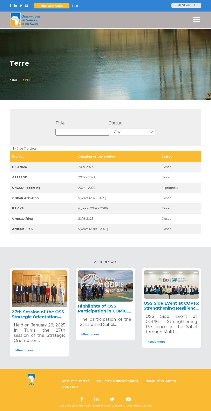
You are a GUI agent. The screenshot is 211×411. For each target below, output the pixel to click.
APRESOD (20, 177)
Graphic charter (161, 381)
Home (14, 79)
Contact (70, 387)
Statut (115, 123)
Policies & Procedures (117, 381)
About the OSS (76, 381)
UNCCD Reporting (26, 188)
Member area (51, 6)
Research (186, 5)
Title (60, 123)
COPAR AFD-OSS (25, 198)
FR (76, 5)
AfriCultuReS (22, 229)
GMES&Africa (22, 219)
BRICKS (18, 208)
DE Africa (19, 167)
